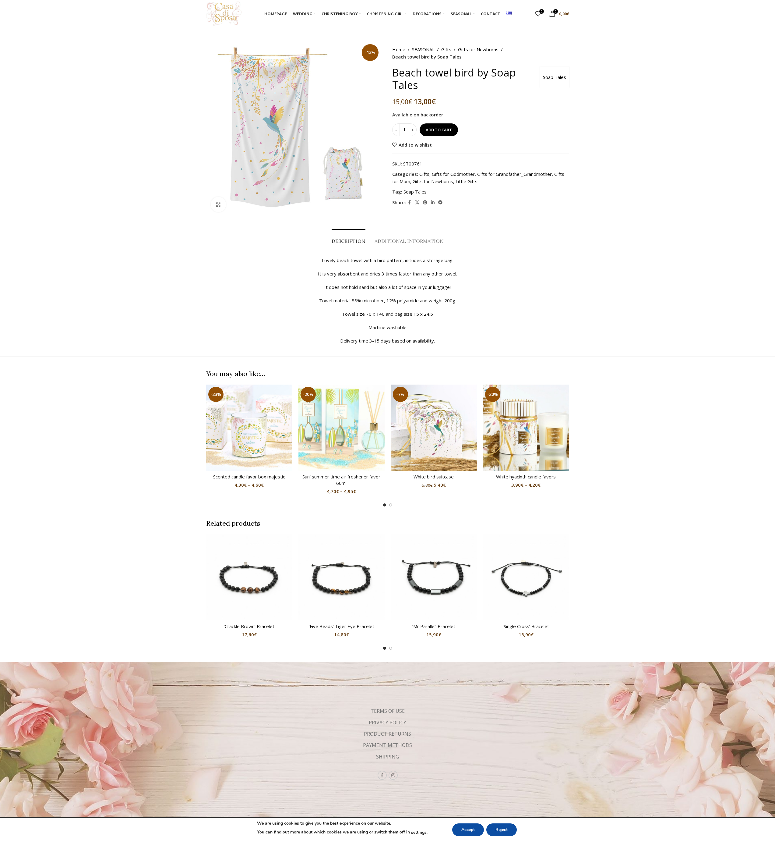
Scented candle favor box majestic (249, 477)
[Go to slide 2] (390, 504)
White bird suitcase (434, 477)
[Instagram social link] (393, 775)
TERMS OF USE (388, 711)
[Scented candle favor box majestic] (249, 428)
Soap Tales (554, 77)
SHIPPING (387, 756)
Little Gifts (466, 181)
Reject (501, 830)
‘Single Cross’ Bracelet (526, 626)
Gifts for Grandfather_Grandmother (514, 174)
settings (419, 832)
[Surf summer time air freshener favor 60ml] (341, 428)
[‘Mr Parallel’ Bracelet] (434, 577)
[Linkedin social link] (432, 202)
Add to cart (439, 130)
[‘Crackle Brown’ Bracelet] (249, 577)
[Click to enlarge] (218, 204)
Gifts (446, 49)
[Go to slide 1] (384, 504)
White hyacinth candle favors (526, 477)
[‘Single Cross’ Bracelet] (526, 577)
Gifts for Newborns (478, 49)
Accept (468, 830)
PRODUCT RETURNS (387, 733)
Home (398, 49)
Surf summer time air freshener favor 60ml (341, 480)
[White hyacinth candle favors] (526, 428)
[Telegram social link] (440, 202)
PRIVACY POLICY (387, 722)
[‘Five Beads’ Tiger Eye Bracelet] (341, 577)
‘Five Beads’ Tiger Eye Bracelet (341, 626)
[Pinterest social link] (425, 202)
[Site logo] (224, 13)
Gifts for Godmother (453, 174)
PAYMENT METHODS (387, 745)
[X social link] (417, 202)
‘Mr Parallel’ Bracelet (433, 626)
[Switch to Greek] (509, 13)
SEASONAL (423, 49)
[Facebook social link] (409, 202)
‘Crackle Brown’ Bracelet (249, 626)
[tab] (348, 238)
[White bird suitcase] (434, 428)
